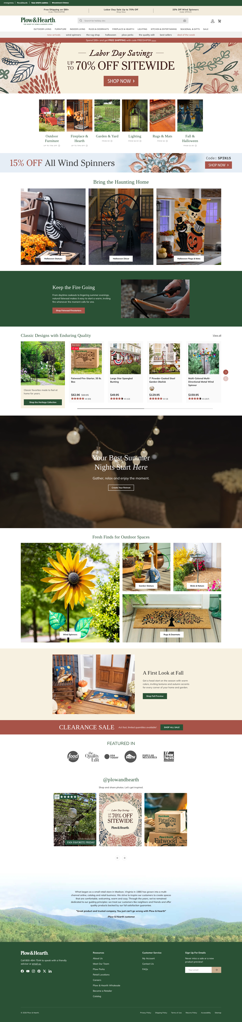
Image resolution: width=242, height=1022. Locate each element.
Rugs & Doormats (99, 29)
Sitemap (218, 1013)
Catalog (97, 996)
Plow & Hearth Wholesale (106, 985)
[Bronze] (151, 388)
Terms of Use (176, 1013)
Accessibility (206, 1013)
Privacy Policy (145, 1013)
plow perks (127, 34)
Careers (97, 980)
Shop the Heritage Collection (42, 402)
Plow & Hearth (33, 1013)
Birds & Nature (197, 586)
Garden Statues (146, 586)
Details (154, 40)
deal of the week (186, 34)
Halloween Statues (53, 258)
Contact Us (148, 963)
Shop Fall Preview (154, 696)
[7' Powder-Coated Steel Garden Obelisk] (164, 358)
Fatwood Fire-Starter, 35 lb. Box (86, 380)
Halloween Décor (121, 258)
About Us (98, 958)
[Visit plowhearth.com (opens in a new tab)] (22, 3)
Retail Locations (101, 974)
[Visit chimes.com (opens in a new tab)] (60, 3)
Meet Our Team (101, 963)
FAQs (145, 969)
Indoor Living (77, 29)
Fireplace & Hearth (123, 29)
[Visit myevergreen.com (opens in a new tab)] (9, 3)
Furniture (60, 29)
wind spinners (73, 34)
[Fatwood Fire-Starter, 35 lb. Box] (86, 358)
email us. (36, 963)
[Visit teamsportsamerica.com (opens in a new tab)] (40, 3)
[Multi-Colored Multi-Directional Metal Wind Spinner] (203, 358)
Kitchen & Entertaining (164, 29)
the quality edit (147, 34)
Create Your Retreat (121, 487)
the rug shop (93, 34)
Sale (205, 29)
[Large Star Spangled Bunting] (125, 358)
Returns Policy (191, 1013)
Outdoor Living (42, 29)
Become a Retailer (102, 990)
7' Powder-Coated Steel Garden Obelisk (162, 380)
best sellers (166, 34)
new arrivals (53, 34)
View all (217, 335)
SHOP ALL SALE (171, 727)
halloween (110, 34)
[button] (219, 21)
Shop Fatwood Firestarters (68, 310)
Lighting (142, 29)
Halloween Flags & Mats (188, 258)
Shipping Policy (161, 1013)
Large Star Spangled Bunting (121, 380)
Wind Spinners (70, 634)
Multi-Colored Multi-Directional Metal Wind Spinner (201, 382)
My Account (148, 958)
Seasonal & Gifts (190, 29)
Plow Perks (99, 969)
